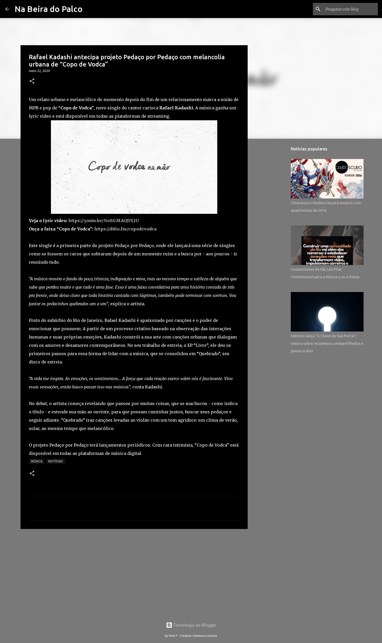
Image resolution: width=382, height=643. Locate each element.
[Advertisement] (134, 573)
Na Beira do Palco (49, 9)
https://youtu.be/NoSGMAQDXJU (103, 220)
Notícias (55, 461)
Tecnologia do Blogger (194, 625)
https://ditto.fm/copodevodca (125, 228)
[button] (32, 81)
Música (36, 461)
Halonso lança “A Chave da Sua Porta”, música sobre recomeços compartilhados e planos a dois (327, 343)
